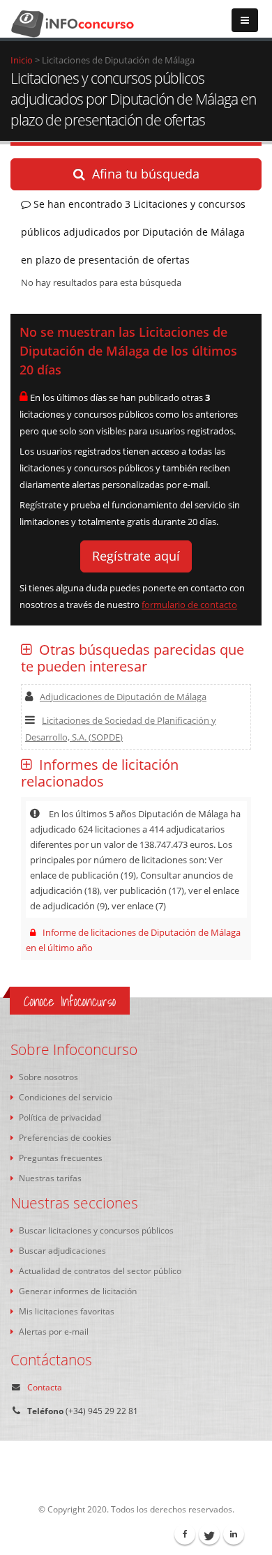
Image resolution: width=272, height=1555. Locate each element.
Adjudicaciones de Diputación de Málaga (123, 696)
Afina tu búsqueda (145, 173)
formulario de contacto (189, 604)
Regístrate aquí (136, 555)
